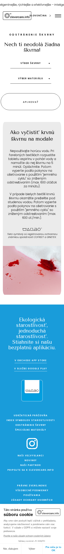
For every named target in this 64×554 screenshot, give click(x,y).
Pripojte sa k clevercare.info (30, 470)
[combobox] (30, 64)
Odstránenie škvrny (30, 425)
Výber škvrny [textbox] (30, 63)
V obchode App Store (31, 361)
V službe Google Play (30, 369)
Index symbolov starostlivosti (30, 420)
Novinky (31, 461)
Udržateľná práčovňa (30, 416)
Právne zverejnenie (32, 486)
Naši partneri (30, 465)
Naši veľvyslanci (31, 456)
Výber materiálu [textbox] (30, 79)
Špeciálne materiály (30, 430)
